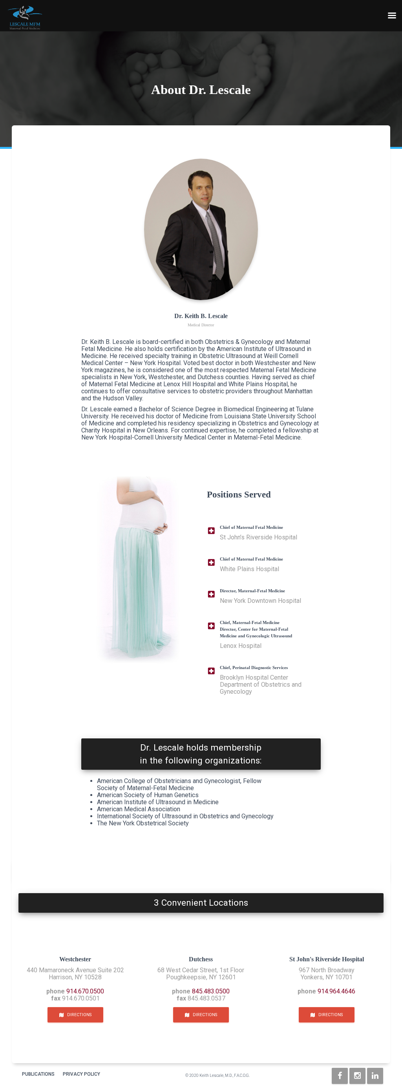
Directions (77, 1014)
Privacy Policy (81, 1074)
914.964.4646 (336, 991)
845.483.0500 (211, 991)
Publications (38, 1074)
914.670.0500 (85, 991)
